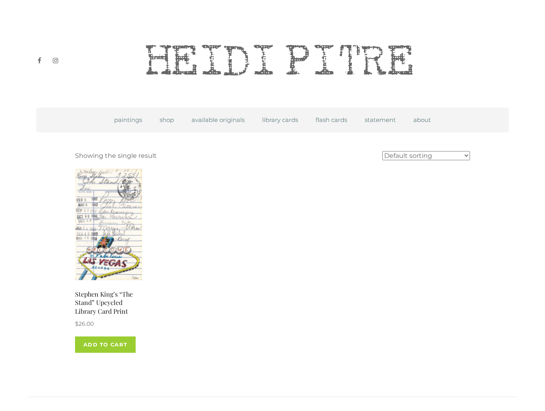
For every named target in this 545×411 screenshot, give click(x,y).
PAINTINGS (128, 120)
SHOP (167, 120)
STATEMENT (380, 120)
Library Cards (280, 120)
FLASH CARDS (331, 120)
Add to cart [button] (105, 344)
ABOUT (422, 120)
